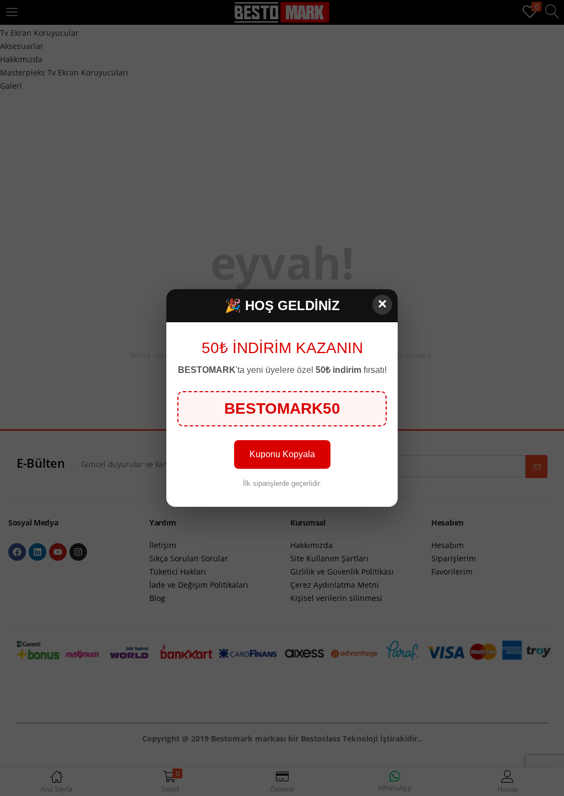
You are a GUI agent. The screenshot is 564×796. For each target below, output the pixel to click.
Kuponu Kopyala (282, 454)
